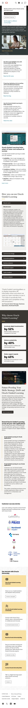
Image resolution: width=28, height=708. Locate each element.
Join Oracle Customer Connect (12, 624)
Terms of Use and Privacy (16, 694)
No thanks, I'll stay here (9, 17)
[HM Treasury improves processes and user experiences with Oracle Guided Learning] (14, 560)
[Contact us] (25, 3)
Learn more (5, 183)
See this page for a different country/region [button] (10, 21)
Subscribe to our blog (10, 655)
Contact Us (22, 698)
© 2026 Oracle (5, 693)
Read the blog (7, 96)
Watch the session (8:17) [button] (7, 412)
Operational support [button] (8, 267)
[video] (14, 138)
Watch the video (8, 120)
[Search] (16, 3)
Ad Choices (13, 696)
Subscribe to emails (6, 698)
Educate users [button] (6, 203)
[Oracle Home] (6, 3)
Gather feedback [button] (7, 272)
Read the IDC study (9, 76)
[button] (3, 3)
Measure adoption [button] (8, 277)
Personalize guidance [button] (8, 258)
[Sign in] (22, 3)
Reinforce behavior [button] (8, 263)
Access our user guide (10, 596)
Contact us (8, 682)
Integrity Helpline (15, 698)
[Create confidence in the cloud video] (14, 42)
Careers (19, 696)
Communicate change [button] (8, 253)
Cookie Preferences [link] (6, 696)
